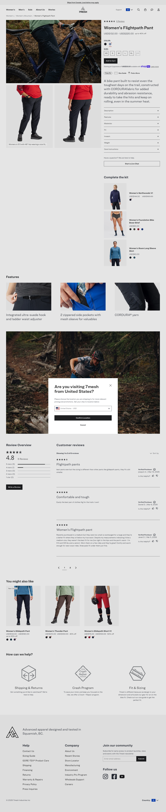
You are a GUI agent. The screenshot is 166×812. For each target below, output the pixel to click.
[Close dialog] (110, 385)
